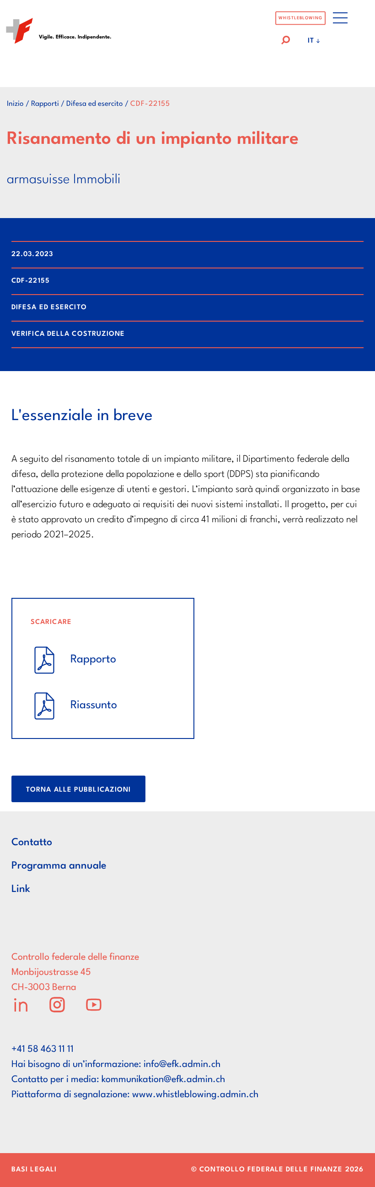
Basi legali (34, 1169)
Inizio (15, 104)
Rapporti (45, 104)
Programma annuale (59, 866)
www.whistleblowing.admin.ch (195, 1094)
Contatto (31, 842)
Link (20, 889)
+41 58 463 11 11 (42, 1049)
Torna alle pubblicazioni (78, 790)
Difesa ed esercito (94, 104)
